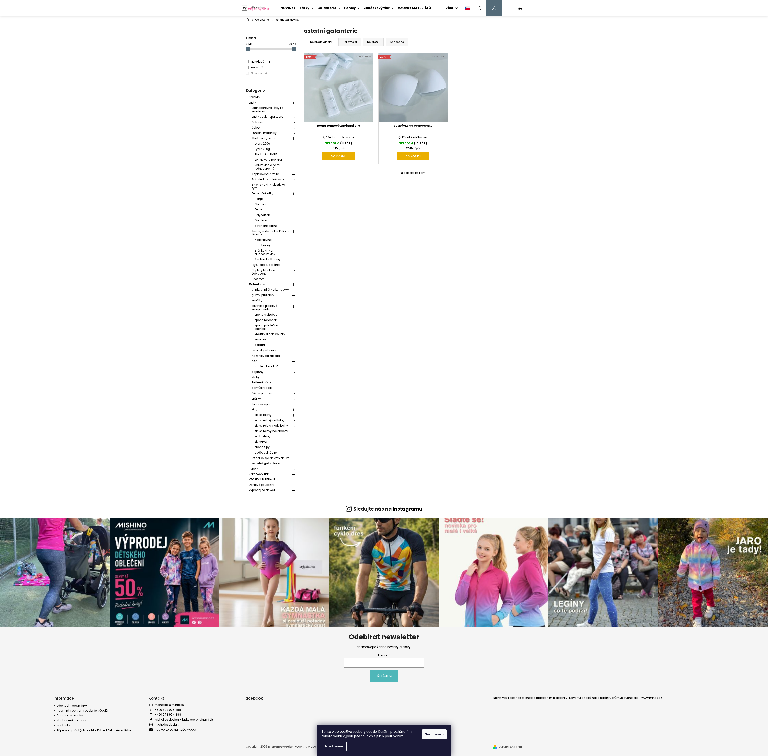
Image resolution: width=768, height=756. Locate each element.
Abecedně (397, 42)
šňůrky (256, 399)
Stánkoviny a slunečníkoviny (265, 252)
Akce (257, 67)
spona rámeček (266, 320)
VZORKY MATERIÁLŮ (262, 479)
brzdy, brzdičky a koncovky (270, 290)
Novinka (259, 73)
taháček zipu (261, 404)
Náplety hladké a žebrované (263, 272)
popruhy (257, 372)
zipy (254, 409)
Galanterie (257, 284)
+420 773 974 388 (168, 714)
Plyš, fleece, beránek (266, 265)
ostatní (260, 345)
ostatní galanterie (266, 463)
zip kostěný (262, 436)
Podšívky (258, 279)
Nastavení (334, 746)
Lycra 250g (262, 149)
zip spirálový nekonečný (271, 431)
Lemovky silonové (264, 350)
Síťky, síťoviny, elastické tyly (268, 186)
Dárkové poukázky (261, 485)
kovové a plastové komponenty (264, 307)
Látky (252, 103)
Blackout (261, 204)
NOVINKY (255, 97)
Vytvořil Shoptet (510, 747)
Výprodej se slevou (262, 490)
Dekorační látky (262, 193)
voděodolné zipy (266, 453)
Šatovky (257, 122)
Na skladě (260, 62)
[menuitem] (288, 8)
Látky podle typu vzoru (267, 117)
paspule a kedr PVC (265, 366)
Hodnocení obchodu (72, 720)
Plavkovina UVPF (266, 154)
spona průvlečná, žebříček (267, 327)
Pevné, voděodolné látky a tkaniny (270, 233)
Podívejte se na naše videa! (175, 729)
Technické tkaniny (267, 259)
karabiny (261, 339)
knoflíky (257, 300)
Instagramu (407, 509)
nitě (254, 361)
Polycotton (262, 215)
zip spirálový (263, 415)
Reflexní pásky (262, 382)
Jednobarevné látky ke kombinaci (268, 109)
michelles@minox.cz (170, 705)
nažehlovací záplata (266, 356)
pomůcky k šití (262, 388)
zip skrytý (261, 442)
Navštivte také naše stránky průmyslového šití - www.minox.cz (615, 698)
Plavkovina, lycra (263, 138)
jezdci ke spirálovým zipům (270, 458)
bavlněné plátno (266, 226)
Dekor (259, 209)
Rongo (259, 199)
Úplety (256, 128)
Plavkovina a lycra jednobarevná (267, 167)
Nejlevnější (350, 42)
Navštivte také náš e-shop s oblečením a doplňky (530, 698)
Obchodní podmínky (72, 705)
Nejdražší (373, 42)
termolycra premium (269, 160)
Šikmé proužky (262, 393)
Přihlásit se (384, 676)
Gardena (261, 220)
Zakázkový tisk (259, 474)
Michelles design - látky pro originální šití (184, 719)
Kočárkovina (263, 240)
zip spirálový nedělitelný (271, 426)
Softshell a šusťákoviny (268, 179)
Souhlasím (434, 734)
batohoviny (263, 245)
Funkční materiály (264, 133)
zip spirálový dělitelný (269, 420)
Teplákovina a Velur (265, 174)
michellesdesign (167, 724)
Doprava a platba (70, 715)
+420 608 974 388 (168, 710)
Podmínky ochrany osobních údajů (82, 710)
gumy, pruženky (263, 295)
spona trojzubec (266, 315)
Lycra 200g (262, 144)
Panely (253, 469)
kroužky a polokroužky (270, 334)
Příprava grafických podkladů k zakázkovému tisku (94, 730)
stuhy (256, 377)
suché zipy (262, 447)
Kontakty (63, 725)
